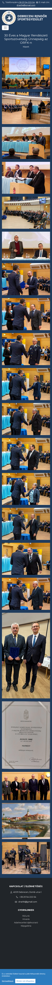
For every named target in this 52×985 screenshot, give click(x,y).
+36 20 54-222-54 (26, 2)
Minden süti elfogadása (25, 981)
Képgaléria (26, 926)
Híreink (26, 919)
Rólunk (26, 916)
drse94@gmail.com (26, 5)
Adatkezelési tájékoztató (26, 922)
